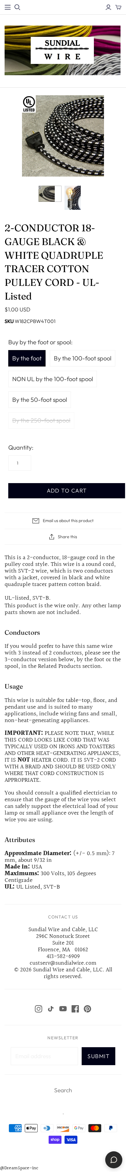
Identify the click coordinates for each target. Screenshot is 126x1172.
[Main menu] (8, 7)
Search (63, 1090)
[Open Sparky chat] (113, 1159)
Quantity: (20, 447)
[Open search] (17, 7)
